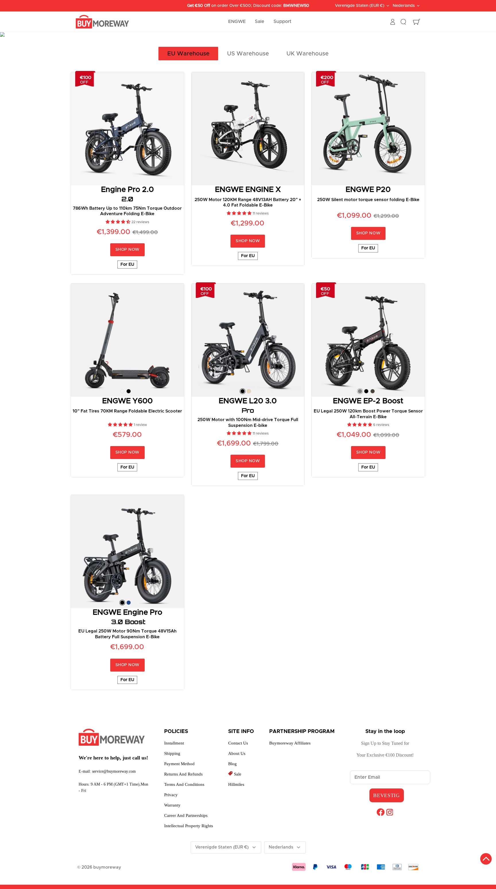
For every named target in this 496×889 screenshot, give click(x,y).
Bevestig (386, 795)
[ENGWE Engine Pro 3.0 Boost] (127, 551)
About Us (236, 753)
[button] (118, 222)
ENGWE (237, 21)
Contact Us (238, 743)
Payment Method (179, 763)
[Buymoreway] (102, 22)
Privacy (171, 794)
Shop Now (127, 250)
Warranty (172, 805)
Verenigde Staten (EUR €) (359, 6)
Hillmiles (236, 784)
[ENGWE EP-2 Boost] (368, 340)
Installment (174, 743)
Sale (259, 21)
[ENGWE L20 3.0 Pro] (248, 340)
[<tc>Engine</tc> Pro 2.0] (127, 128)
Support (282, 21)
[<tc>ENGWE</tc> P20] (368, 128)
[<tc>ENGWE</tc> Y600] (127, 340)
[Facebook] (380, 812)
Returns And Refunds (183, 774)
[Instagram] (390, 812)
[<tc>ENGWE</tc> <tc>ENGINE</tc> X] (248, 128)
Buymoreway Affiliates (290, 743)
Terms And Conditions (184, 784)
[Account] (392, 22)
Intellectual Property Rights (188, 826)
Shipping (172, 753)
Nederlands (404, 6)
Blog (232, 763)
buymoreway (107, 867)
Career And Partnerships (186, 815)
